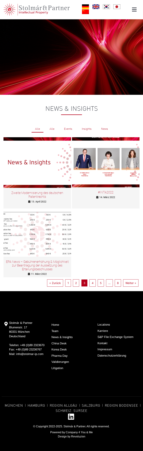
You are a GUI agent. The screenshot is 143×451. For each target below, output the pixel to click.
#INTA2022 (106, 192)
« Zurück (55, 283)
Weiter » (130, 283)
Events (68, 128)
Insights (87, 128)
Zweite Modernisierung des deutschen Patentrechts (37, 194)
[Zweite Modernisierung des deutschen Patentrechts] (37, 162)
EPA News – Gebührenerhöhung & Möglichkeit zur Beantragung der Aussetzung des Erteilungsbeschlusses (37, 265)
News (104, 128)
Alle (37, 128)
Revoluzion (78, 436)
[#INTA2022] (106, 162)
